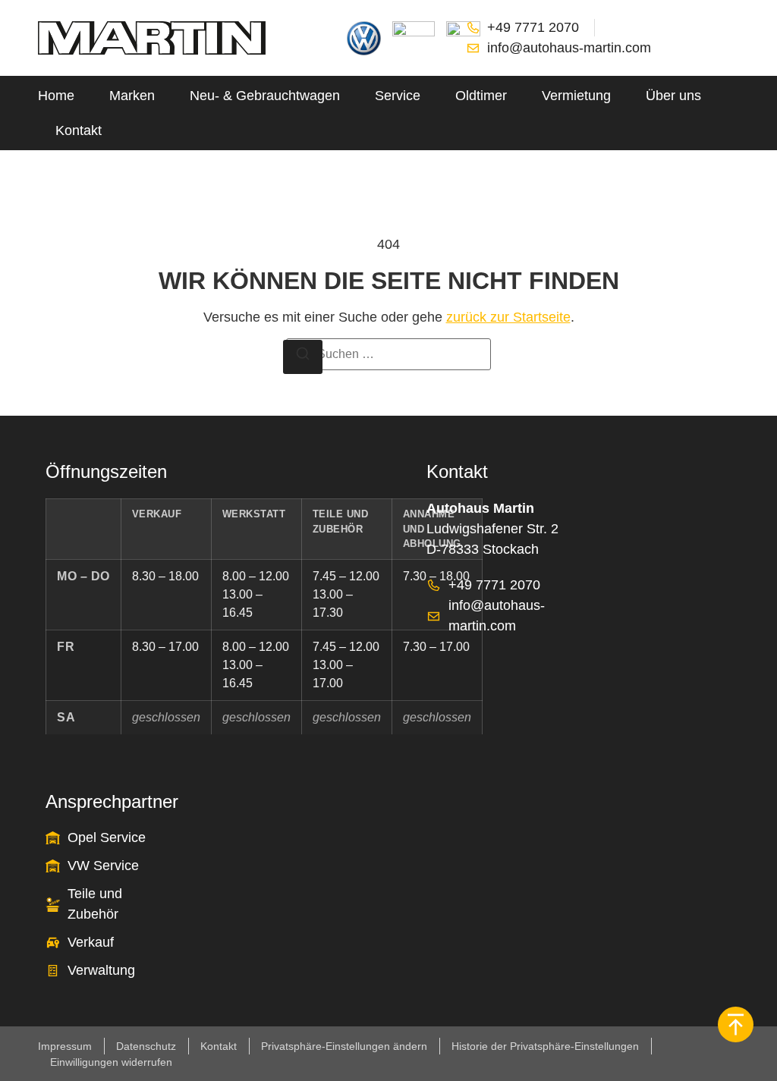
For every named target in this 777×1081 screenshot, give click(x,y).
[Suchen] (302, 357)
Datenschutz (146, 1046)
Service (397, 95)
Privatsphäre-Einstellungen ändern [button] (344, 1046)
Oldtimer (481, 95)
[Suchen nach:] (388, 354)
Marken (132, 95)
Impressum (65, 1046)
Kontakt (78, 130)
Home (56, 95)
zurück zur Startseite (508, 317)
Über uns (673, 95)
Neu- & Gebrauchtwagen (265, 95)
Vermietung (576, 95)
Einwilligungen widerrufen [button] (111, 1062)
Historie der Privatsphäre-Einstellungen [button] (545, 1046)
